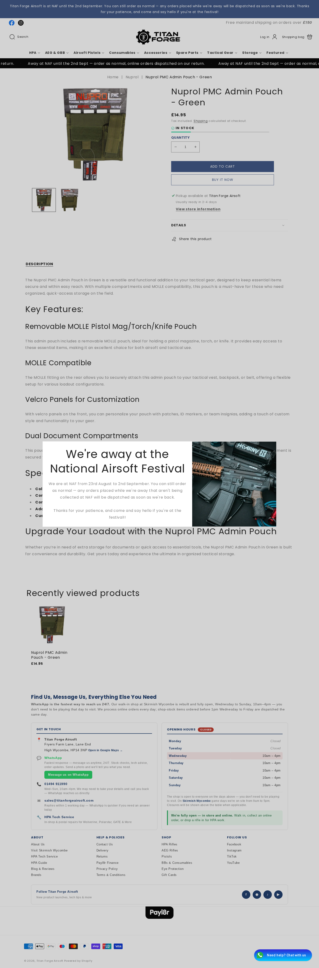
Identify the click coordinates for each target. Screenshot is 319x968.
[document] (159, 484)
